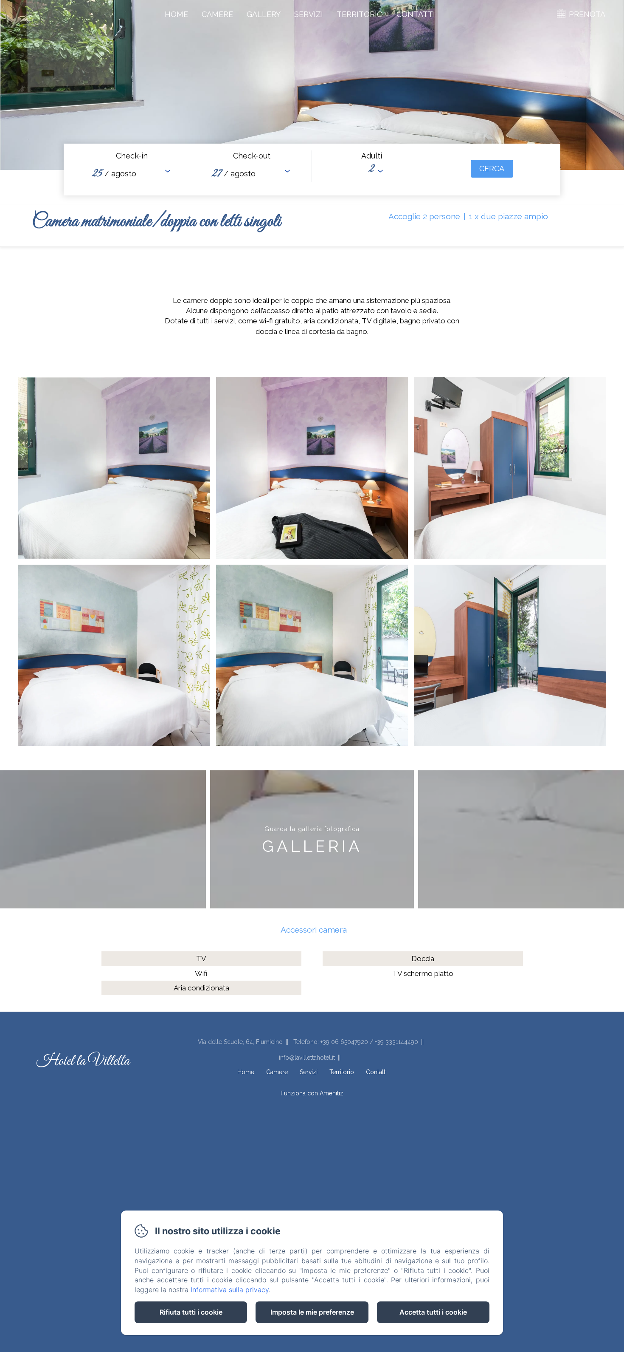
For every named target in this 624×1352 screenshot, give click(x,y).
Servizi (308, 14)
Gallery (264, 14)
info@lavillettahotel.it (307, 1057)
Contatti (415, 14)
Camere (217, 14)
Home (176, 14)
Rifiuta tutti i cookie (191, 1312)
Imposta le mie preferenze (312, 1312)
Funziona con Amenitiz (312, 1093)
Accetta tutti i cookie (433, 1312)
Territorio (360, 14)
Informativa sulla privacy (230, 1289)
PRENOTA (587, 14)
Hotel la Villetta (83, 1061)
